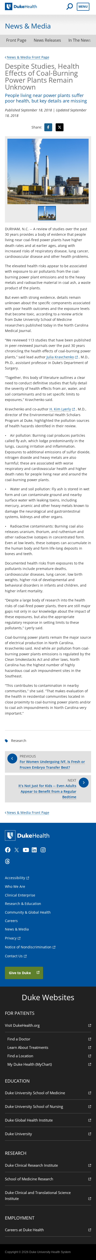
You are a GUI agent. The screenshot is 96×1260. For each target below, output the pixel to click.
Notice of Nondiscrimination (28, 947)
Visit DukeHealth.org (22, 1025)
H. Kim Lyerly (60, 409)
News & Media (17, 929)
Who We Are (15, 886)
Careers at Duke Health (24, 1229)
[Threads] (9, 861)
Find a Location (20, 1055)
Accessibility (15, 877)
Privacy (10, 938)
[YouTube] (27, 850)
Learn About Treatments (27, 1047)
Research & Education (23, 903)
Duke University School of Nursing (34, 1106)
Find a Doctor (18, 1038)
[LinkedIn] (36, 850)
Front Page (16, 40)
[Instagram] (44, 850)
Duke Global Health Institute (29, 1120)
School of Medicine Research (29, 1178)
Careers (11, 920)
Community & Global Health (28, 912)
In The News (79, 40)
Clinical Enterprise (20, 895)
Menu (83, 6)
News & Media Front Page (28, 57)
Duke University (18, 1133)
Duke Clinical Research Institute (31, 1165)
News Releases (47, 40)
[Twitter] (18, 850)
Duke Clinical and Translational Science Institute (38, 1195)
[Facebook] (9, 850)
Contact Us (14, 956)
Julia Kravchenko (60, 357)
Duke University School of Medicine (35, 1092)
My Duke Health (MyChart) (29, 1064)
